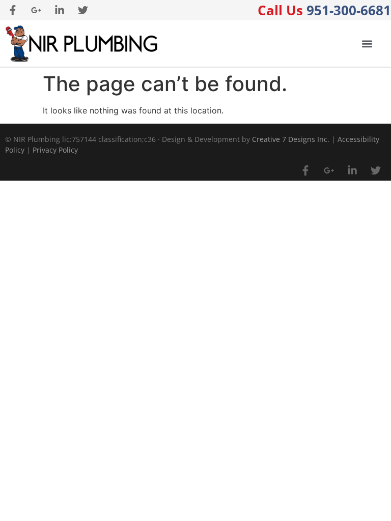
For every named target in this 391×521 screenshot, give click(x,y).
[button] (366, 43)
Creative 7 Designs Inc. (290, 139)
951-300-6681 (324, 10)
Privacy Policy (55, 150)
